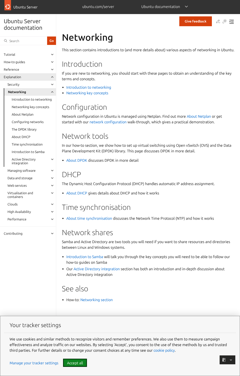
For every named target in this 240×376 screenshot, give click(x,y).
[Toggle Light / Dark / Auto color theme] (224, 22)
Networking (17, 92)
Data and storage (20, 178)
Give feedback (195, 21)
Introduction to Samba (28, 152)
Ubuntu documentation (160, 6)
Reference (11, 69)
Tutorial (9, 54)
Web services (17, 185)
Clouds (13, 204)
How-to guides (14, 62)
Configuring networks (28, 122)
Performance (17, 219)
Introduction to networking (32, 99)
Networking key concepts (30, 107)
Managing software (22, 170)
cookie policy (164, 350)
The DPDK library (24, 129)
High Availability (19, 212)
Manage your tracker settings (34, 363)
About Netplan (23, 114)
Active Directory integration (24, 161)
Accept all (75, 363)
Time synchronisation (27, 144)
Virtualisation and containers (20, 195)
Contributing (13, 233)
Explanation (12, 77)
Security (13, 84)
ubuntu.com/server (98, 6)
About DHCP (21, 137)
